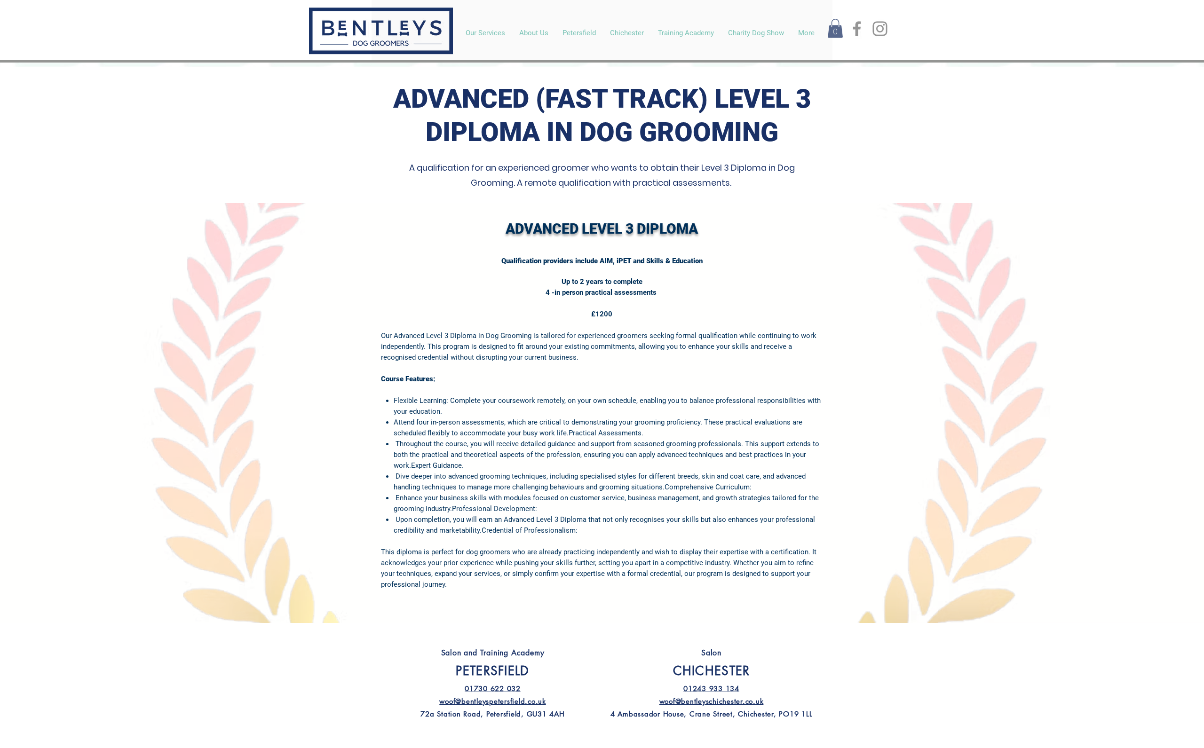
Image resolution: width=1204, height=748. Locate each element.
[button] (835, 28)
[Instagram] (880, 29)
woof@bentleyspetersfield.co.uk (492, 701)
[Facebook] (857, 29)
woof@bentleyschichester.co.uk (711, 701)
